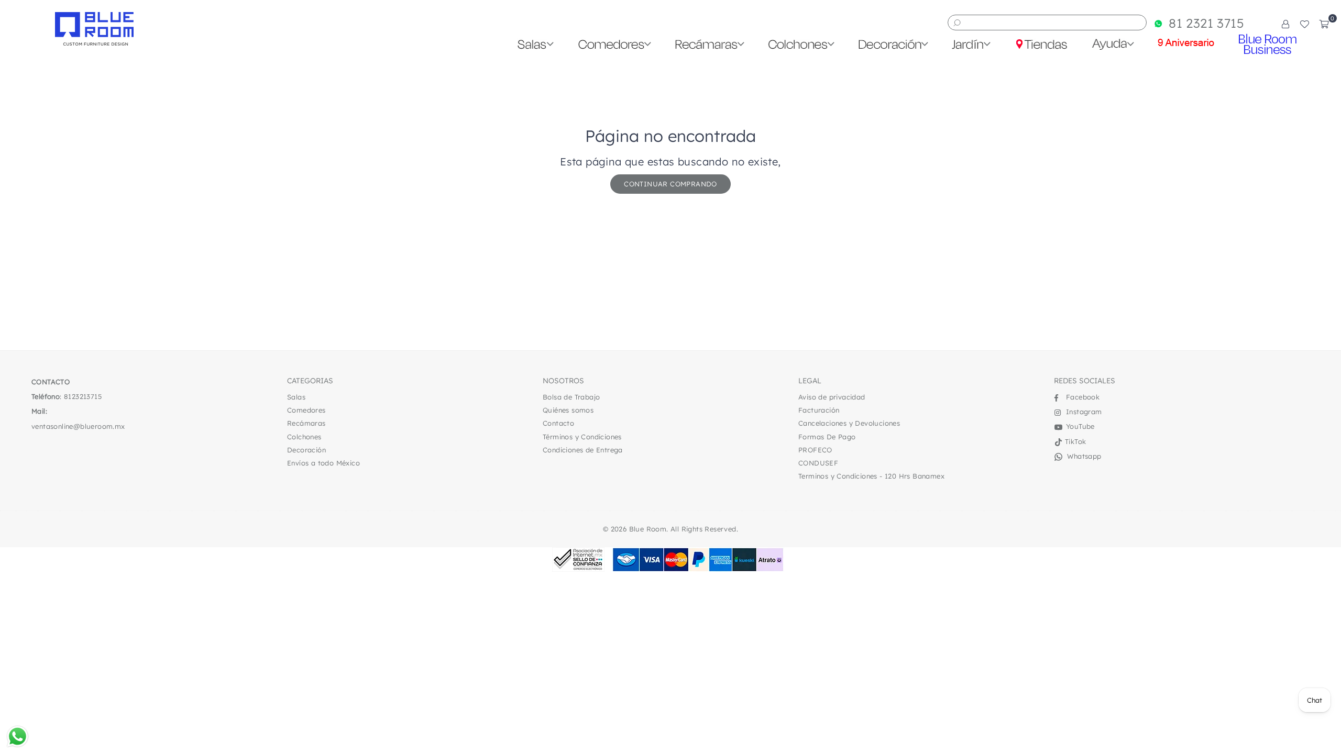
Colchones (304, 437)
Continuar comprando (670, 184)
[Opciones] (1285, 23)
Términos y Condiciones (582, 437)
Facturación (818, 410)
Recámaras (306, 423)
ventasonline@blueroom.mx (78, 426)
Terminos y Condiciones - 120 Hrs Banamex (871, 476)
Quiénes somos (568, 410)
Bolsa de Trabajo (571, 397)
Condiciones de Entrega (583, 450)
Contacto (558, 423)
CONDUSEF (818, 463)
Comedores (306, 410)
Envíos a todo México (323, 463)
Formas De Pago (827, 437)
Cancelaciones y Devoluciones (849, 423)
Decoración (306, 450)
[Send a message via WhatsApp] (17, 736)
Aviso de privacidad (831, 397)
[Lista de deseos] (1304, 23)
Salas (296, 397)
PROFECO (815, 450)
